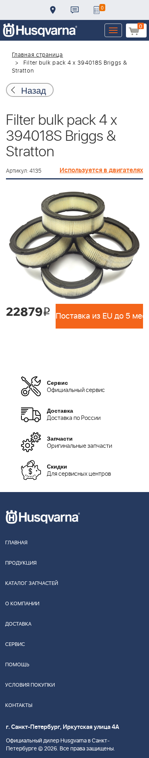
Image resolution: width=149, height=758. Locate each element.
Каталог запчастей (31, 583)
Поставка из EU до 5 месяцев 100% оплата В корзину (99, 316)
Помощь (17, 665)
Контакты (75, 10)
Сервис (15, 644)
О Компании (22, 604)
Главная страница (37, 55)
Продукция (21, 563)
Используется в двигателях (101, 170)
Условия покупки (30, 685)
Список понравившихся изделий (97, 10)
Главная (16, 543)
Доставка (53, 10)
